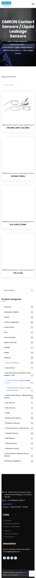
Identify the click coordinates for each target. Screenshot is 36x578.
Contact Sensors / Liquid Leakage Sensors (17, 47)
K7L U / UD (18, 273)
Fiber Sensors (19, 408)
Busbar (18, 317)
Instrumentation (18, 337)
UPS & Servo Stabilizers (18, 461)
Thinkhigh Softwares (26, 575)
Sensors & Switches (17, 44)
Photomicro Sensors (19, 423)
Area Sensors (18, 368)
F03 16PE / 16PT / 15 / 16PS (18, 128)
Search (31, 290)
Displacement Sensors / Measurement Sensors (18, 396)
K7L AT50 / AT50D (18, 224)
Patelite (18, 347)
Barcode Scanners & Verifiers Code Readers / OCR (18, 374)
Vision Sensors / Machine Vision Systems (18, 455)
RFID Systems (18, 438)
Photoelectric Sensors (19, 418)
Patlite (18, 353)
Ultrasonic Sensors (18, 448)
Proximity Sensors (19, 433)
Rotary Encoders (19, 443)
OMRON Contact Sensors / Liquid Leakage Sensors (18, 125)
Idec (18, 332)
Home (9, 41)
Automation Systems (18, 312)
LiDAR (18, 413)
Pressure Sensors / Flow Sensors (19, 428)
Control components (18, 322)
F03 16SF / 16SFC (18, 176)
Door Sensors (18, 403)
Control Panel (18, 327)
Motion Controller (18, 342)
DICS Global (27, 573)
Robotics (18, 358)
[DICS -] (6, 4)
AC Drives (18, 307)
